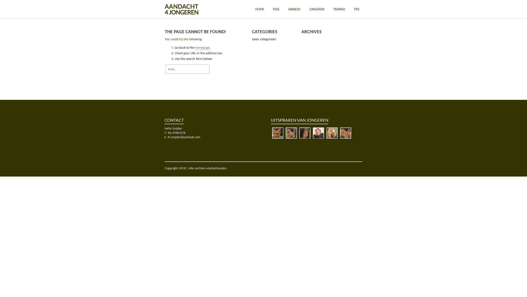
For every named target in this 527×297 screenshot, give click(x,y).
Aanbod (294, 9)
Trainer (339, 9)
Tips (356, 9)
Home (259, 9)
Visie (276, 9)
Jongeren (316, 9)
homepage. (203, 48)
